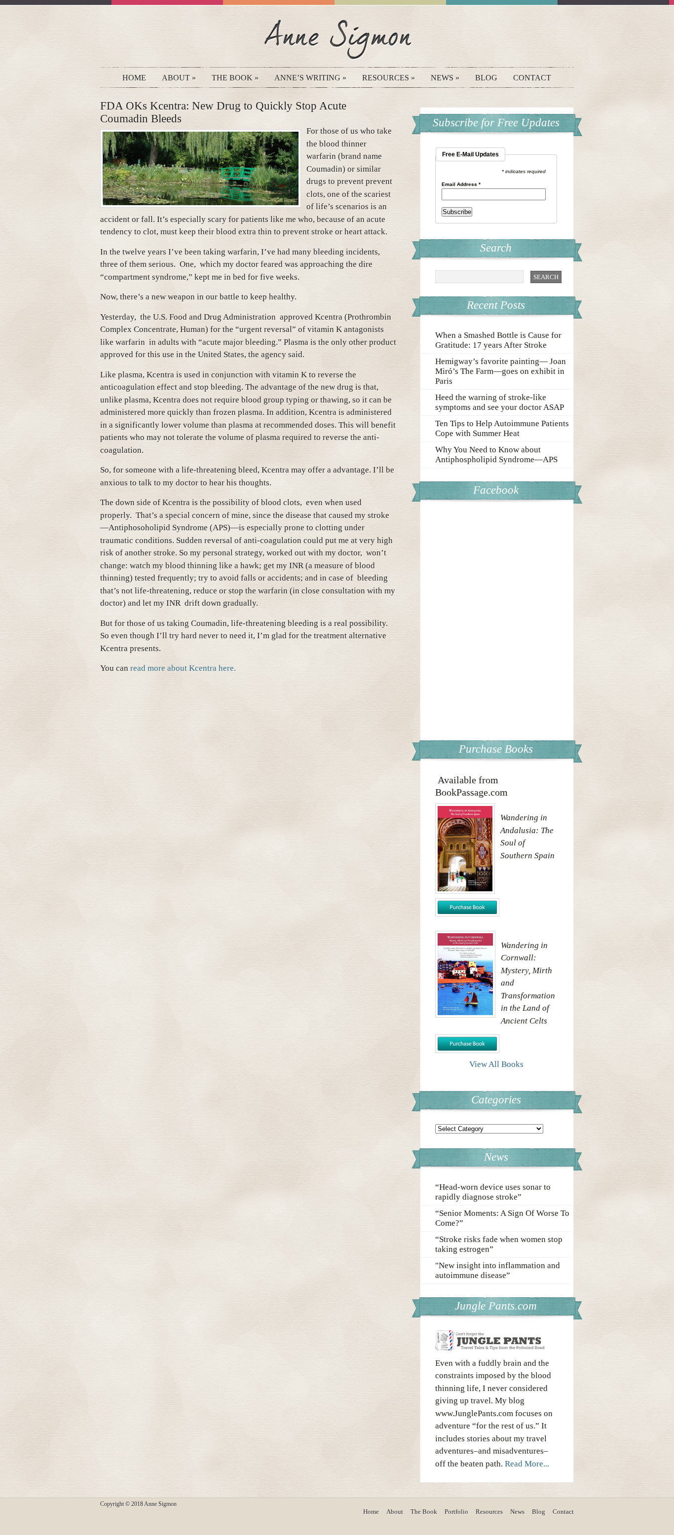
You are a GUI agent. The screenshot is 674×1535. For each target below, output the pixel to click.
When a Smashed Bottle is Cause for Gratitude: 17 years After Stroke (498, 340)
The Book (235, 77)
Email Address (461, 184)
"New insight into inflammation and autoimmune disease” (497, 1270)
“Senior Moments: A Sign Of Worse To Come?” (502, 1218)
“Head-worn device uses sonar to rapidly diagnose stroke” (493, 1192)
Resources (388, 77)
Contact (532, 77)
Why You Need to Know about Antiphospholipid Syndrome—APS (496, 454)
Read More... (527, 1463)
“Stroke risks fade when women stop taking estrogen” (498, 1244)
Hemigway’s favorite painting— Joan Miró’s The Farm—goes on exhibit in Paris (500, 371)
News (445, 77)
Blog (486, 77)
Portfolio (456, 1511)
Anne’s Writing (310, 77)
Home (134, 77)
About (179, 77)
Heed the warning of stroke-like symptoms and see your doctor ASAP (499, 402)
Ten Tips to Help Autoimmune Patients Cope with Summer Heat (502, 428)
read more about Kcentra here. (183, 668)
